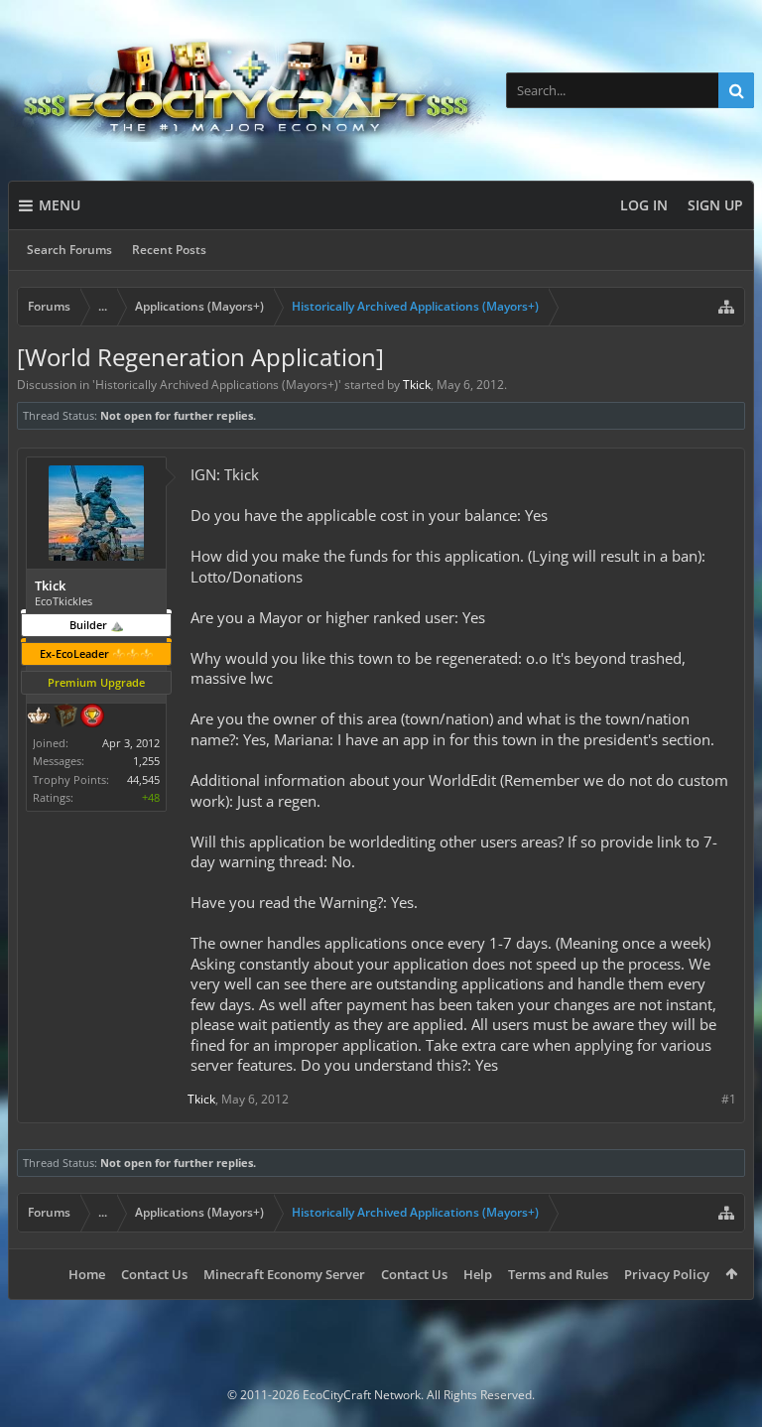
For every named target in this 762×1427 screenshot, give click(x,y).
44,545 (143, 779)
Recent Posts (169, 249)
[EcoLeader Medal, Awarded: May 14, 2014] (39, 717)
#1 (728, 1099)
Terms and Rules (558, 1274)
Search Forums (69, 249)
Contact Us (154, 1274)
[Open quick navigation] (726, 306)
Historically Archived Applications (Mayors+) (216, 384)
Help (477, 1274)
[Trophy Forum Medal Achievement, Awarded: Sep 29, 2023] (92, 717)
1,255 (146, 760)
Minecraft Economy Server (284, 1274)
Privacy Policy (666, 1274)
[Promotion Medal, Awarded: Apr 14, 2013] (65, 717)
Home (86, 1274)
